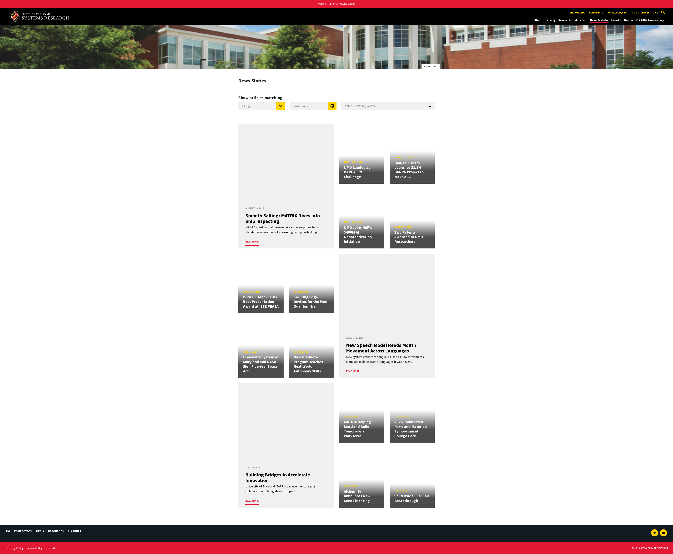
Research (564, 20)
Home (427, 66)
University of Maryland (336, 3)
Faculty (551, 20)
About (538, 20)
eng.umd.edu (577, 12)
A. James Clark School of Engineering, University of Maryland (41, 11)
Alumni (628, 20)
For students (641, 12)
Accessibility (34, 548)
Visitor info (596, 12)
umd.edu (51, 548)
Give (655, 12)
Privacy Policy (15, 548)
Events (616, 20)
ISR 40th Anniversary (650, 20)
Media (40, 531)
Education (580, 20)
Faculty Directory (19, 531)
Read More (252, 241)
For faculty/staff (618, 12)
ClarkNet (74, 531)
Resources (56, 531)
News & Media (599, 20)
